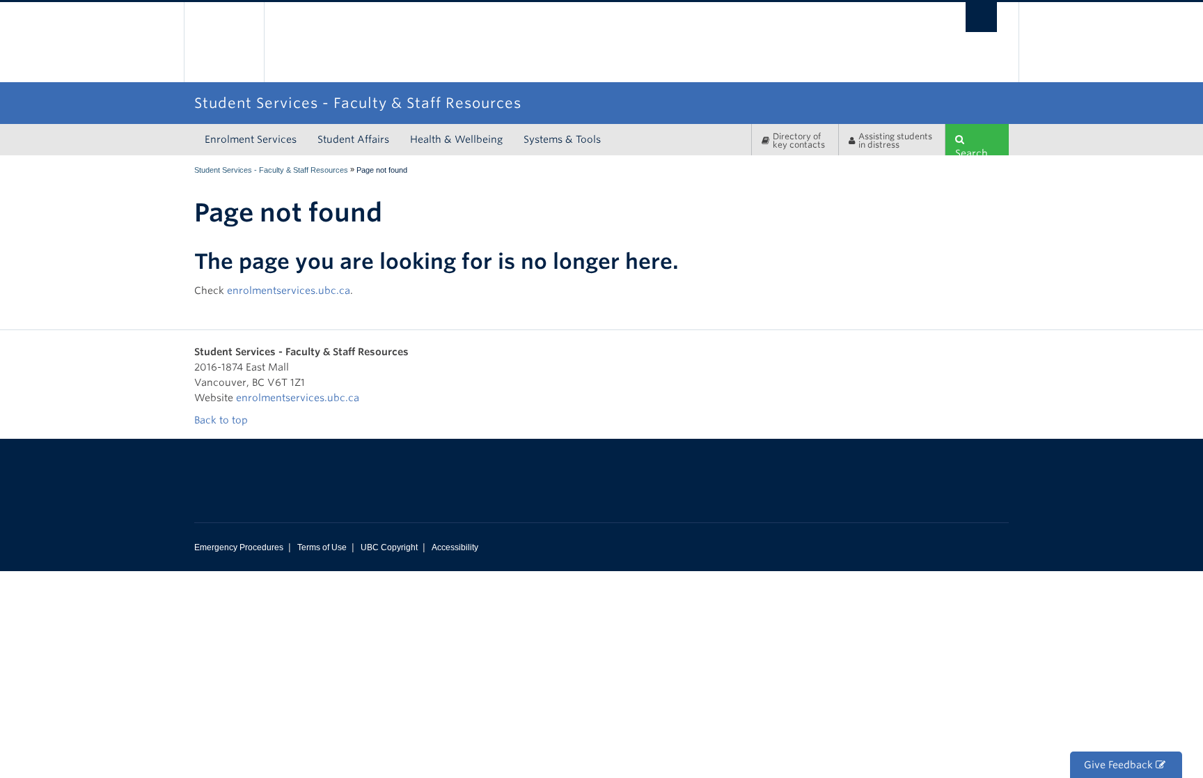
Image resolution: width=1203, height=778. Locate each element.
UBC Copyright (389, 547)
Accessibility (455, 547)
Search (971, 151)
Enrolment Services (251, 139)
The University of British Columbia (224, 42)
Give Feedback (1120, 764)
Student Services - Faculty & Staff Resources (271, 170)
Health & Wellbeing (456, 139)
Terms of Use (322, 547)
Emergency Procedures (238, 547)
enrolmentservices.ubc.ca (288, 290)
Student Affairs (353, 139)
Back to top (222, 420)
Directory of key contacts (799, 140)
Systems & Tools (562, 139)
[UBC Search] (981, 17)
